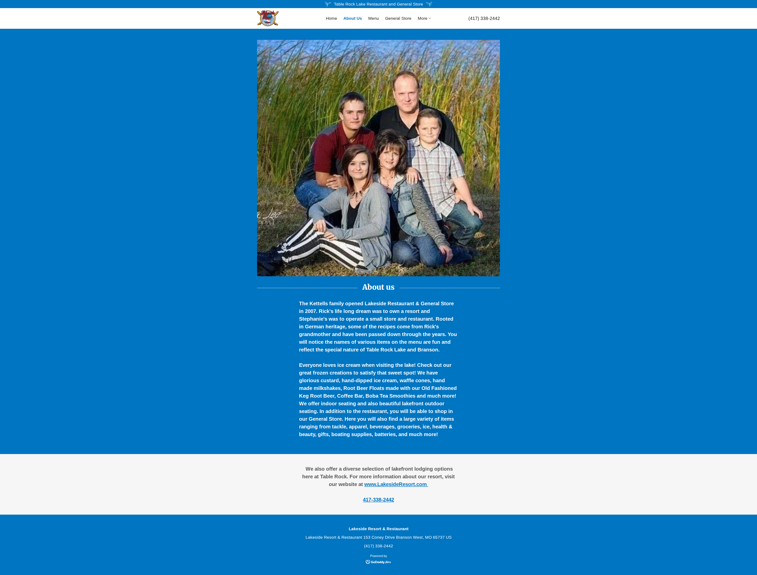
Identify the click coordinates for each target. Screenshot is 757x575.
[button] (424, 18)
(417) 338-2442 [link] (484, 18)
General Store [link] (398, 18)
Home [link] (331, 18)
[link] (268, 18)
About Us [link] (352, 18)
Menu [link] (373, 18)
